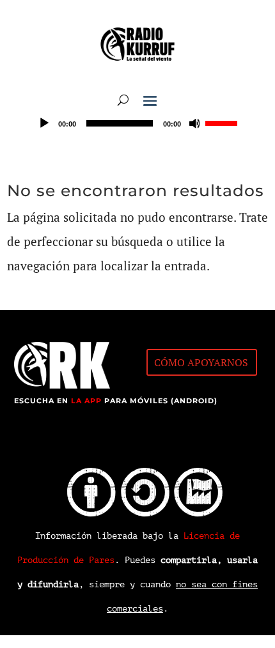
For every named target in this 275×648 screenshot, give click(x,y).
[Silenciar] (195, 123)
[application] (138, 123)
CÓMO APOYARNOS (201, 362)
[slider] (223, 122)
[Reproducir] (44, 123)
